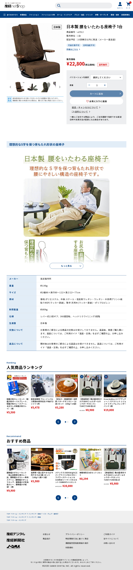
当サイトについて (111, 538)
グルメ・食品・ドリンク (83, 15)
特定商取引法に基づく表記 (77, 538)
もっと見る (66, 265)
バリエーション (76, 77)
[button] (19, 87)
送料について (81, 111)
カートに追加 (96, 93)
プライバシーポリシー (75, 534)
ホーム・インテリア (64, 15)
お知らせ (46, 534)
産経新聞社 (125, 15)
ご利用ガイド (109, 534)
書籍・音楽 (115, 15)
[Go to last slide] (10, 87)
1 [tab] (65, 422)
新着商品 (23, 15)
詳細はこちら (72, 49)
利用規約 (69, 547)
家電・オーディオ (101, 15)
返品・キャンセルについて (85, 107)
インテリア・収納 (34, 514)
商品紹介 (46, 538)
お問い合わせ (109, 543)
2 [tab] (67, 422)
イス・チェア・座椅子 (50, 514)
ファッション (34, 15)
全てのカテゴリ (12, 15)
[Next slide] (59, 87)
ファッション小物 (48, 15)
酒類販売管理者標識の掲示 (77, 543)
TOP (8, 514)
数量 (71, 85)
